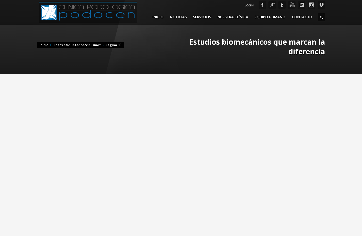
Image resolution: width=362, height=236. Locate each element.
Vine (321, 5)
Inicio (44, 45)
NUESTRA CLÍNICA (232, 17)
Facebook (262, 5)
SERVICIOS (202, 17)
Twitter (282, 5)
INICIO (158, 17)
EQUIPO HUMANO (270, 17)
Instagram (311, 5)
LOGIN (249, 5)
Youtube (292, 5)
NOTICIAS (178, 17)
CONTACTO (302, 17)
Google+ (272, 5)
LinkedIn (301, 5)
